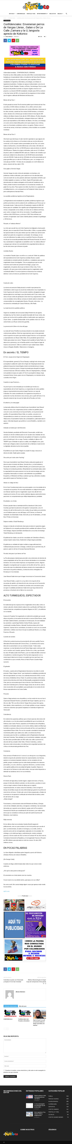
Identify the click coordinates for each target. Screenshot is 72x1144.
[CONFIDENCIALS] (10, 1014)
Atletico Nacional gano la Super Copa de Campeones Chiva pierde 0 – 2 (36, 981)
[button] (66, 14)
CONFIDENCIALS (8, 1019)
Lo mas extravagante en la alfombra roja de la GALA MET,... (39, 1105)
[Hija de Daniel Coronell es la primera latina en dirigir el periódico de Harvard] (39, 1014)
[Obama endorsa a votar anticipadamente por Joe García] (29, 1096)
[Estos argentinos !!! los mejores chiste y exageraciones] (29, 1113)
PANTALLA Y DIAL (31, 13)
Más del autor (23, 1006)
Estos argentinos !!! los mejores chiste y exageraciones (39, 1114)
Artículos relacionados (11, 1006)
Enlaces (60, 13)
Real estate (52, 13)
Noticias (11, 13)
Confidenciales (21, 13)
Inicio (5, 18)
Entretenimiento (42, 13)
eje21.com (7, 891)
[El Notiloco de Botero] (36, 6)
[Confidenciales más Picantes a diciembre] (24, 1014)
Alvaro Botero (9, 36)
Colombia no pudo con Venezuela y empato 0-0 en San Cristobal (13, 981)
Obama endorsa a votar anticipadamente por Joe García (40, 1097)
